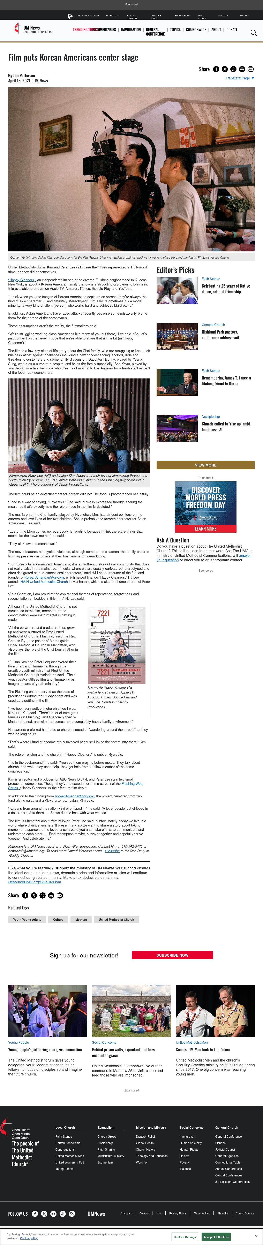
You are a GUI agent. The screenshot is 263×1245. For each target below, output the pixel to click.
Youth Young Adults (27, 919)
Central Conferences (228, 1175)
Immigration (131, 29)
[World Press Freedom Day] (206, 509)
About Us (222, 1213)
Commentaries (104, 29)
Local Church (65, 1127)
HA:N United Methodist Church (44, 581)
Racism (184, 1156)
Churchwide (196, 29)
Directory (113, 15)
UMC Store (202, 17)
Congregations (65, 1149)
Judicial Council (225, 1149)
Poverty (185, 1162)
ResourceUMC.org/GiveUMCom (34, 881)
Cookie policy (29, 1238)
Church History (145, 1149)
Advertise (126, 1213)
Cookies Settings (185, 1237)
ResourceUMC (182, 15)
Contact (144, 1213)
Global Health (145, 1143)
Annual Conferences (228, 1169)
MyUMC (244, 15)
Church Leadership (67, 1143)
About (216, 29)
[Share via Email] (251, 69)
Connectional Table (227, 1162)
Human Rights (189, 1149)
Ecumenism (105, 1162)
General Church (213, 325)
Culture (58, 919)
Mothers (81, 919)
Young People (18, 1042)
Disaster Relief (145, 1136)
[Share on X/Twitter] (225, 69)
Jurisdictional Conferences (232, 1182)
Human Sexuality (191, 1143)
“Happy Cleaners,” (22, 279)
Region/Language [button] (88, 15)
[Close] (256, 1235)
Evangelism (106, 1127)
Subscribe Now (172, 955)
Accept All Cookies (216, 1237)
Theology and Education (152, 1156)
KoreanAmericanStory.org (44, 577)
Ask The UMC (156, 17)
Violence (185, 1169)
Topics (175, 29)
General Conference (155, 32)
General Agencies (227, 1156)
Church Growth (107, 1136)
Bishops (220, 1143)
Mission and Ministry (151, 1127)
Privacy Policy (178, 1213)
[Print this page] (242, 69)
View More (206, 465)
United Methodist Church (116, 919)
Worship (141, 1162)
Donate (232, 29)
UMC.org (223, 15)
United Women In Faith (70, 1162)
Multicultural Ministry (111, 1156)
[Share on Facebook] (216, 69)
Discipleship (211, 417)
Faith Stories (211, 279)
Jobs (159, 1213)
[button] (254, 33)
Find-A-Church (132, 17)
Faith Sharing (106, 1149)
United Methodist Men (192, 1042)
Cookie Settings (245, 1213)
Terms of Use (202, 1213)
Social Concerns (104, 1042)
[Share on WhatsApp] (233, 69)
